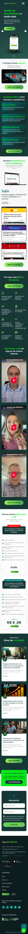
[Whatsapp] (23, 930)
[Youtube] (19, 907)
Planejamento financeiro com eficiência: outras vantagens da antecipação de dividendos (13, 665)
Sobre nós (4, 880)
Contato (4, 890)
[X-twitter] (7, 907)
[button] (2, 31)
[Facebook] (11, 907)
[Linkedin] (15, 907)
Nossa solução (5, 886)
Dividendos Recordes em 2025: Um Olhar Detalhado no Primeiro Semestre (13, 703)
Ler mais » (5, 676)
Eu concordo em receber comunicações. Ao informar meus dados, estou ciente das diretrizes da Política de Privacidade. (13, 818)
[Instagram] (3, 907)
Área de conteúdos (7, 883)
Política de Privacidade (13, 855)
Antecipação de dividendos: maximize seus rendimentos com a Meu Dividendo (13, 740)
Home (3, 876)
